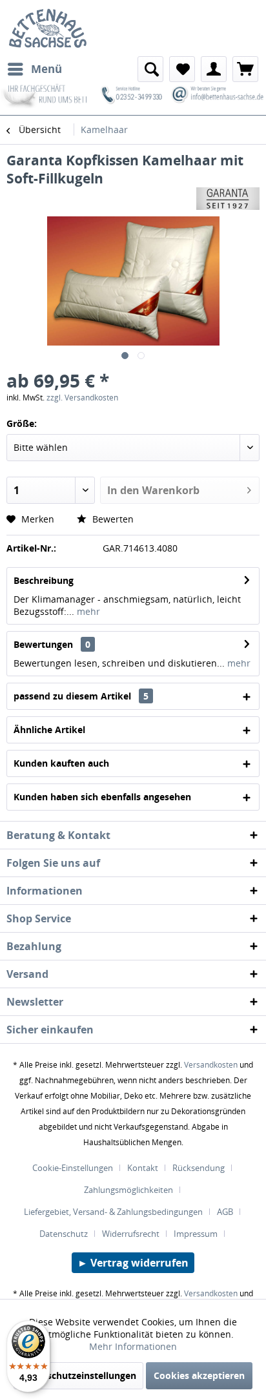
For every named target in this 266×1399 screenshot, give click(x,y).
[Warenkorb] (245, 69)
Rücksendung (198, 1168)
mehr (87, 611)
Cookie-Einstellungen (72, 1168)
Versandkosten (211, 1064)
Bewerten (112, 519)
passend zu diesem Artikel (81, 696)
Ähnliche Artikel (49, 729)
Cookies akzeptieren (199, 1375)
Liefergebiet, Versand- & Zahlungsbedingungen (113, 1212)
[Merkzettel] (182, 69)
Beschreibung (44, 580)
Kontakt (142, 1168)
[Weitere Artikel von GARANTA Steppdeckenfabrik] (228, 198)
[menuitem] (34, 69)
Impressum (196, 1233)
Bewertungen (43, 644)
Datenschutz (63, 1233)
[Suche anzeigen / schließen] (150, 69)
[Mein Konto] (214, 69)
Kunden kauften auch (61, 763)
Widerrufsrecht (130, 1233)
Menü (46, 68)
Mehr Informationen (133, 1346)
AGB (225, 1212)
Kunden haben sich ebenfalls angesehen (102, 797)
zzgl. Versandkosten (82, 397)
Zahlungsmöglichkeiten (128, 1190)
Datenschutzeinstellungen (78, 1375)
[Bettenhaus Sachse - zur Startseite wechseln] (44, 28)
